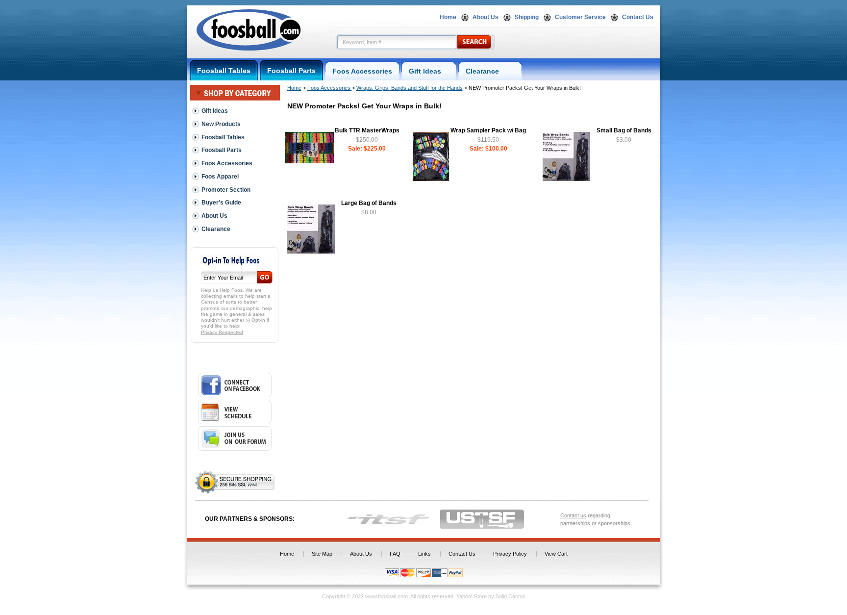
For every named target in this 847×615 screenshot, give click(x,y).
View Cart (556, 554)
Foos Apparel (220, 176)
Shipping (527, 17)
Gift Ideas (429, 71)
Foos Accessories (362, 71)
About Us (485, 17)
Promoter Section (225, 189)
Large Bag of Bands (369, 203)
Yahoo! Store (471, 596)
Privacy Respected (222, 332)
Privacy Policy (510, 554)
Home (448, 17)
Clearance (490, 71)
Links (424, 554)
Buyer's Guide (221, 202)
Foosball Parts (291, 71)
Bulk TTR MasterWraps (367, 130)
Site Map (322, 554)
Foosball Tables (223, 71)
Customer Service (580, 17)
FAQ (395, 554)
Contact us (573, 515)
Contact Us (637, 17)
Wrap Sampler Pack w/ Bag (488, 130)
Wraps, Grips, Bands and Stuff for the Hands (409, 88)
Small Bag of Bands (624, 130)
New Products (221, 124)
